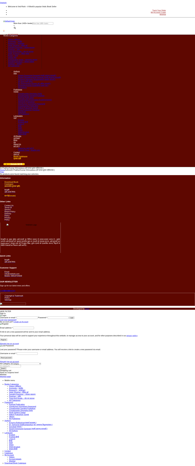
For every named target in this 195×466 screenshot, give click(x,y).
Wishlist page (5, 377)
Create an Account (20, 322)
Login (71, 318)
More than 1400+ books (23, 23)
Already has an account (9, 344)
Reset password (6, 358)
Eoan (87, 309)
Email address (6, 328)
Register (3, 340)
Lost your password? (8, 320)
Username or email (8, 353)
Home (2, 170)
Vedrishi (3, 3)
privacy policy (132, 336)
